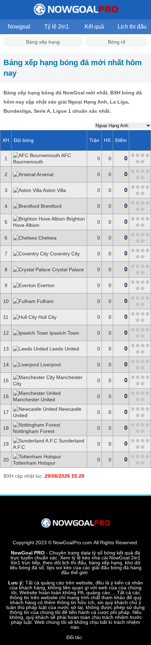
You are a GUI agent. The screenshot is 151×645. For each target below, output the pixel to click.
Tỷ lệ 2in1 (56, 27)
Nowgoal (19, 27)
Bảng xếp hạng (43, 42)
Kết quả (94, 27)
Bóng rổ (116, 42)
